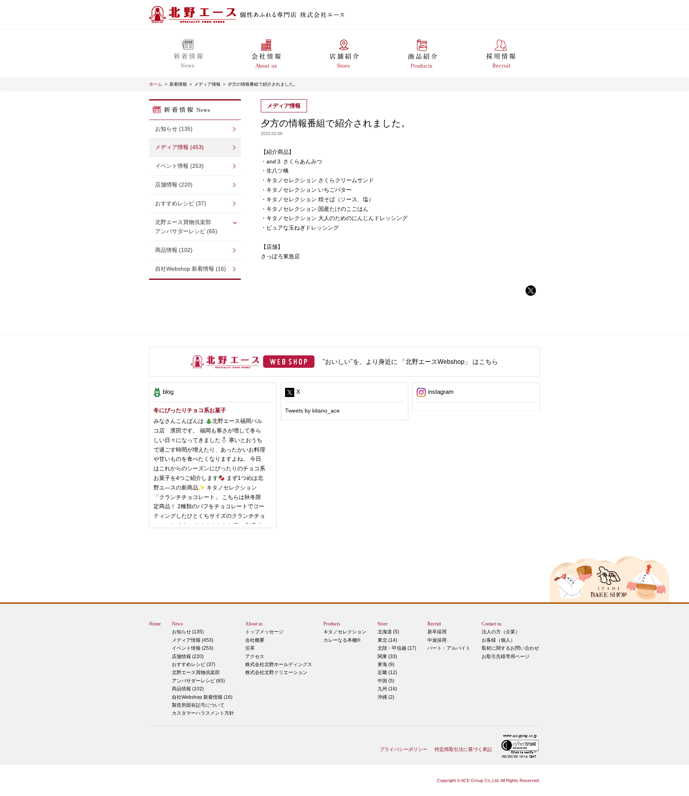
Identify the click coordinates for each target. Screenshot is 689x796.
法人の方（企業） (501, 632)
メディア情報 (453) (179, 147)
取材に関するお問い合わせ (510, 648)
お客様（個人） (498, 640)
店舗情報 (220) (174, 184)
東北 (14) (387, 640)
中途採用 (437, 640)
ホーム (155, 84)
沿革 (250, 648)
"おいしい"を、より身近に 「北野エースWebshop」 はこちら (410, 361)
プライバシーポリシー (403, 749)
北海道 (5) (388, 632)
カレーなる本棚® (341, 640)
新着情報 (178, 84)
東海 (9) (386, 664)
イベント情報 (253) (179, 166)
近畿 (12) (387, 672)
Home (155, 624)
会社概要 (254, 640)
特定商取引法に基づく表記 (463, 749)
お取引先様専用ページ (506, 656)
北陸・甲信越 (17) (397, 648)
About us (254, 624)
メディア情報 (207, 84)
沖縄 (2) (386, 697)
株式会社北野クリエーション (276, 672)
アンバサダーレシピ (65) (186, 227)
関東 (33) (387, 656)
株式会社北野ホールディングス (278, 664)
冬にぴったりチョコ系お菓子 (190, 410)
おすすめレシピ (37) (180, 203)
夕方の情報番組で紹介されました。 (263, 84)
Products (331, 624)
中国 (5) (386, 681)
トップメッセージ (264, 632)
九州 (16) (387, 689)
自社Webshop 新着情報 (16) (190, 268)
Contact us (492, 624)
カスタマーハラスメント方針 (203, 713)
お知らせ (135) (174, 129)
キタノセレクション (344, 632)
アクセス (254, 656)
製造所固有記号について (198, 705)
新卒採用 (437, 632)
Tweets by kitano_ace (312, 410)
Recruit (434, 624)
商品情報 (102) (174, 250)
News (177, 624)
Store (383, 624)
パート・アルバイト (448, 648)
